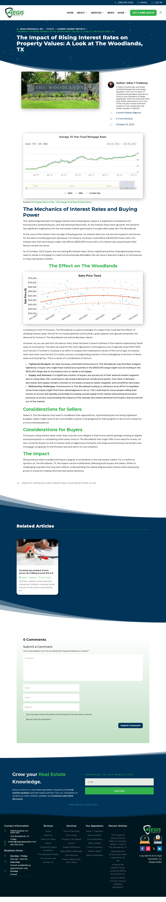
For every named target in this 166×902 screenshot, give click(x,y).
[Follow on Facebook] (142, 848)
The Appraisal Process (48, 854)
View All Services (71, 831)
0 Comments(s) (124, 118)
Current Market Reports (128, 112)
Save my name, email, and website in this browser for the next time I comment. (59, 714)
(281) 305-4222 (125, 3)
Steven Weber (94, 835)
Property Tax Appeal (71, 839)
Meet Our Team (48, 839)
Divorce (71, 843)
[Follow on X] (153, 848)
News (48, 843)
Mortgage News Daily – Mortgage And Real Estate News (61, 202)
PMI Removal (71, 855)
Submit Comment (130, 725)
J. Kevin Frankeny (94, 847)
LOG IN (158, 3)
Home (48, 831)
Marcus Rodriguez (94, 855)
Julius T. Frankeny (94, 831)
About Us (48, 835)
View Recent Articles (83, 805)
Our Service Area (48, 858)
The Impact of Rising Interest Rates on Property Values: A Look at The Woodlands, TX (118, 841)
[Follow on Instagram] (148, 848)
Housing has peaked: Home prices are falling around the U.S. (36, 571)
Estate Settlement (71, 847)
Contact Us (48, 862)
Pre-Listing (71, 835)
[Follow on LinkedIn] (159, 848)
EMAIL (143, 3)
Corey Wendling (94, 839)
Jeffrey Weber (94, 843)
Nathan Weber (95, 851)
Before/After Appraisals (71, 851)
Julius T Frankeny (137, 83)
